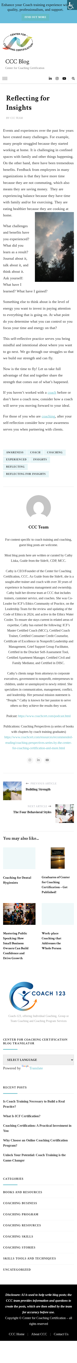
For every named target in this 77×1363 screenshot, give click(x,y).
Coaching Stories (19, 1247)
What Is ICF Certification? (21, 1116)
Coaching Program (20, 1214)
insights (40, 459)
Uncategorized (17, 1269)
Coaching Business (20, 1203)
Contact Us (61, 1334)
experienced (16, 459)
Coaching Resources (22, 1225)
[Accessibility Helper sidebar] (72, 5)
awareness (15, 452)
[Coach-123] (38, 996)
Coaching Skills (18, 1236)
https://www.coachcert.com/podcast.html (44, 716)
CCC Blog (17, 62)
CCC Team (16, 118)
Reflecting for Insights (26, 474)
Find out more (35, 17)
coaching (48, 416)
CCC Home (16, 1334)
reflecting (15, 466)
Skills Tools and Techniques (29, 1258)
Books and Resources (22, 1192)
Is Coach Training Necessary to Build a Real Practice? (34, 1104)
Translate (36, 1068)
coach (52, 392)
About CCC (39, 1334)
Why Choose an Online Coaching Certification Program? (35, 1143)
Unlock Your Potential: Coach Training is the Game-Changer (34, 1157)
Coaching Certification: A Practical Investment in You (37, 1128)
